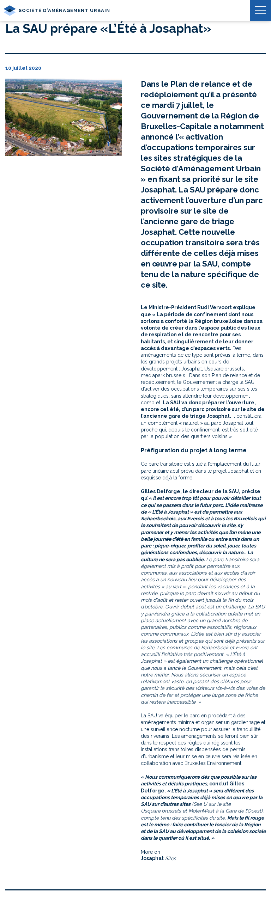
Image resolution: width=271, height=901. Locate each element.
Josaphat (152, 858)
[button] (260, 10)
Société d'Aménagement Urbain (64, 10)
